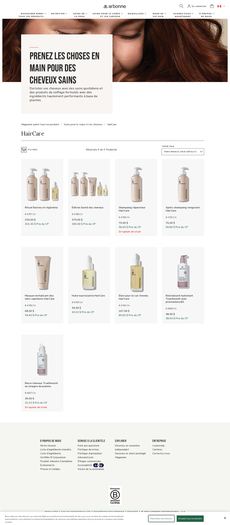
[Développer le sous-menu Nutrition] (66, 13)
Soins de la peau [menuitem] (79, 15)
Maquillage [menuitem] (136, 13)
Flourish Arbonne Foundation (56, 461)
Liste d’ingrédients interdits (55, 449)
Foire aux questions (88, 445)
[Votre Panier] (212, 6)
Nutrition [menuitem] (58, 13)
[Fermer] (225, 518)
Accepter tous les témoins (190, 518)
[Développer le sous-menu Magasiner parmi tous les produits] (45, 13)
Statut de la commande (91, 469)
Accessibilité (85, 465)
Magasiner (120, 457)
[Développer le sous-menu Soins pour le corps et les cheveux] (121, 13)
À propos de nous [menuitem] (205, 15)
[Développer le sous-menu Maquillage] (145, 13)
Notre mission (48, 445)
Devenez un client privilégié (130, 453)
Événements (47, 465)
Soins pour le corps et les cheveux (83, 124)
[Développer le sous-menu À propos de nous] (213, 13)
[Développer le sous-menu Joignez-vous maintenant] (192, 13)
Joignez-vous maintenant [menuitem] (182, 15)
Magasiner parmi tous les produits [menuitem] (31, 15)
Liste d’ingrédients (50, 453)
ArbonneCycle (85, 457)
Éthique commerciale (89, 461)
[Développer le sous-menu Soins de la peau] (86, 13)
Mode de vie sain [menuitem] (158, 15)
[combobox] (184, 152)
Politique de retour (88, 449)
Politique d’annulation (90, 453)
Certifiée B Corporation (53, 457)
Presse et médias (50, 469)
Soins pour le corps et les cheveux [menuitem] (106, 15)
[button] (181, 6)
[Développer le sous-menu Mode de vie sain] (165, 13)
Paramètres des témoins (161, 518)
